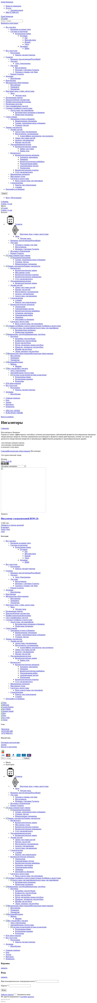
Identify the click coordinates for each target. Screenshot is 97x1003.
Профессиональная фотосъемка (18, 102)
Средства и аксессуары (19, 179)
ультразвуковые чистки (29, 166)
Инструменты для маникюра (26, 134)
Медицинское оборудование (17, 83)
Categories (5, 428)
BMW (27, 48)
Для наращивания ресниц (20, 144)
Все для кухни (11, 51)
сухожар (18, 187)
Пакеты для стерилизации (25, 185)
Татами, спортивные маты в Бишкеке (30, 123)
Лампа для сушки (27, 149)
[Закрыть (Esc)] (2, 999)
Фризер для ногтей (22, 142)
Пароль (4, 986)
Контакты (5, 729)
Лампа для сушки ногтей (25, 138)
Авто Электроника (22, 63)
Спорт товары (11, 117)
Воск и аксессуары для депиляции (29, 181)
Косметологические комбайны (32, 161)
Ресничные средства (14, 104)
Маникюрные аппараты (20, 174)
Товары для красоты (14, 127)
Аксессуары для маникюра (26, 132)
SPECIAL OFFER (13, 411)
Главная (4, 451)
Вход (4, 990)
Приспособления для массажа (18, 100)
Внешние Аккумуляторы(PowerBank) (25, 59)
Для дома (14, 66)
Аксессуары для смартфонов (21, 110)
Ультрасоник (25, 168)
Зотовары (9, 76)
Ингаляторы (15, 85)
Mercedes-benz (30, 40)
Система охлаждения (18, 31)
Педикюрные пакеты (14, 98)
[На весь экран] (7, 999)
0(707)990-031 (7, 733)
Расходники (15, 53)
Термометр (14, 87)
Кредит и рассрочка (9, 747)
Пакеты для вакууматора (25, 55)
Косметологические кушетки (27, 170)
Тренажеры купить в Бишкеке (22, 119)
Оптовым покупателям (10, 742)
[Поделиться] (4, 999)
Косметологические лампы (26, 147)
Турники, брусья (22, 125)
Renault (27, 42)
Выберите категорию (9, 23)
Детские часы (20, 95)
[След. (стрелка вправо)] (4, 1001)
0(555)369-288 (7, 731)
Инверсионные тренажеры (26, 121)
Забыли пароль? (7, 995)
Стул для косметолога (24, 172)
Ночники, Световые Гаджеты (27, 70)
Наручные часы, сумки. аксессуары (20, 91)
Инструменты (20, 68)
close (3, 532)
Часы (12, 93)
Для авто (14, 61)
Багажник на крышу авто (20, 29)
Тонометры (15, 89)
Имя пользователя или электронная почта (18, 981)
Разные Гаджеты (17, 74)
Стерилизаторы (16, 183)
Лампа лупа (24, 151)
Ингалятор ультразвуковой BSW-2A (19, 518)
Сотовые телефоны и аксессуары (19, 108)
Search (4, 193)
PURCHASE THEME (14, 413)
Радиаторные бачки (23, 34)
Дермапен (24, 159)
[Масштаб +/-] (9, 999)
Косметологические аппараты (27, 155)
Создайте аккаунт (27, 997)
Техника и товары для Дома (26, 72)
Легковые (24, 46)
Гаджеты (9, 57)
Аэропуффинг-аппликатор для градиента (36, 136)
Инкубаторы (15, 78)
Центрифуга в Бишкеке (15, 189)
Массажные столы (17, 176)
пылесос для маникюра (24, 140)
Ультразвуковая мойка (28, 164)
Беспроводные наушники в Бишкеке (30, 112)
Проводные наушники (24, 115)
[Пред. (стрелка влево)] (2, 1001)
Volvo (27, 44)
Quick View (5, 529)
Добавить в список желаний (12, 525)
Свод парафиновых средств (17, 106)
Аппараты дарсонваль (29, 157)
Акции (4, 745)
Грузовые (23, 36)
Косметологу (15, 153)
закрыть (4, 968)
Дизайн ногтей (16, 130)
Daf (26, 38)
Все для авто (11, 27)
